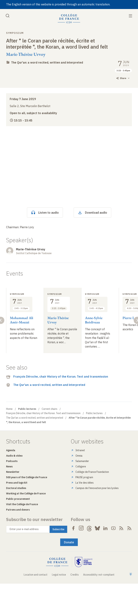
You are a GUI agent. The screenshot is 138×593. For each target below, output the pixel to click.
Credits (74, 574)
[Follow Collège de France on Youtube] (113, 528)
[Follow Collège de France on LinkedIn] (105, 528)
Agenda (10, 450)
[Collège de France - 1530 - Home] (69, 18)
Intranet (80, 450)
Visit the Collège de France (22, 504)
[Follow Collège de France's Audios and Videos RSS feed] (129, 528)
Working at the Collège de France (26, 493)
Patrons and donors (18, 509)
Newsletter (12, 472)
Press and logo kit (16, 482)
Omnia (78, 455)
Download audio (96, 212)
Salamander (82, 461)
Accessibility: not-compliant (98, 574)
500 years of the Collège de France (26, 477)
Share (123, 78)
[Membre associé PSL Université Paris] (84, 562)
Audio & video (14, 455)
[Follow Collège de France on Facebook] (73, 528)
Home (9, 409)
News (9, 466)
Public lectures (94, 413)
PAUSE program (84, 477)
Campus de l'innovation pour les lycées (97, 488)
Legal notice (59, 574)
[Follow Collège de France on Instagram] (81, 528)
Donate (69, 542)
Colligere (80, 466)
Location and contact (35, 574)
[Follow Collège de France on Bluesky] (97, 528)
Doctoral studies (16, 488)
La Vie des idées (84, 482)
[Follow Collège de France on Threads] (89, 528)
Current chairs (49, 409)
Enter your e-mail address (24, 529)
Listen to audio (48, 212)
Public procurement (18, 498)
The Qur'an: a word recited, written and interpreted (47, 62)
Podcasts (11, 461)
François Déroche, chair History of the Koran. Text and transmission (60, 376)
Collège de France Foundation (92, 472)
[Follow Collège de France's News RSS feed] (121, 528)
